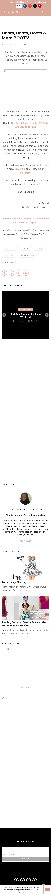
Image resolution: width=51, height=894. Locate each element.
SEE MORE (25, 687)
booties (26, 248)
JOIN (19, 6)
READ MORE (25, 541)
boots (39, 248)
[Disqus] (25, 379)
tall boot (9, 262)
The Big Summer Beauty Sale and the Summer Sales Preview (24, 624)
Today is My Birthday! (14, 582)
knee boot (9, 255)
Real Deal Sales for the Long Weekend (25, 315)
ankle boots (10, 248)
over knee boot (27, 255)
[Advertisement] (25, 796)
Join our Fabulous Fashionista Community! (25, 849)
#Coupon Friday (25, 309)
